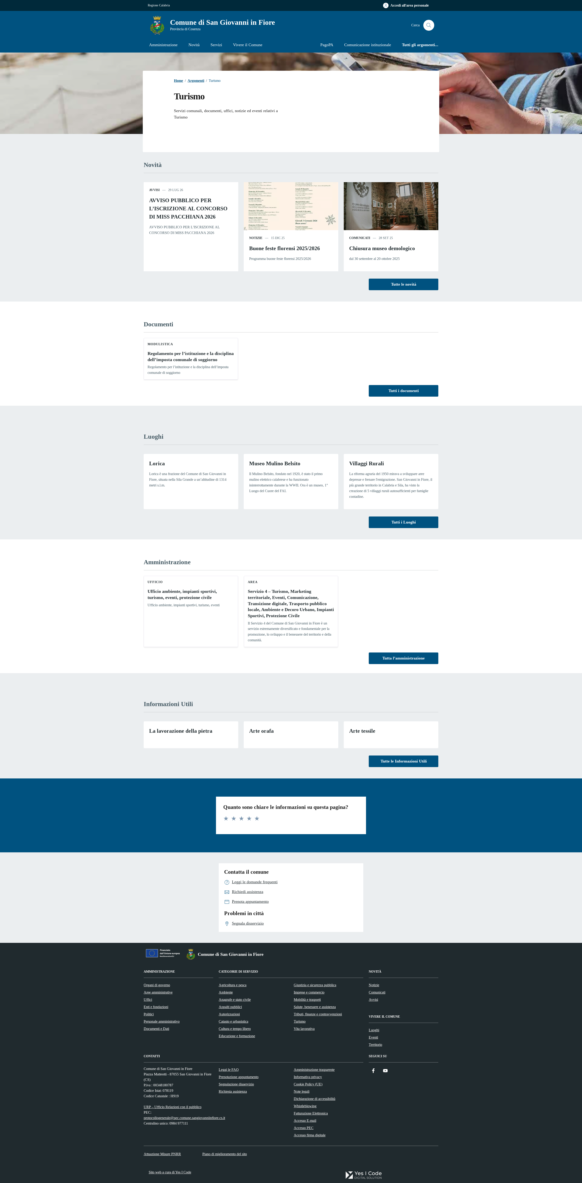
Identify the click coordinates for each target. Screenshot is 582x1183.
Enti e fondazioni (156, 1007)
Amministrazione (163, 45)
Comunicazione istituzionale (367, 45)
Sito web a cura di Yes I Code (170, 1172)
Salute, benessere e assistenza (315, 1007)
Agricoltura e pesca (232, 985)
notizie (255, 238)
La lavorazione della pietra (180, 731)
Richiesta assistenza (233, 1091)
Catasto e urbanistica (233, 1021)
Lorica (157, 463)
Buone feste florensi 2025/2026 (284, 248)
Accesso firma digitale (310, 1135)
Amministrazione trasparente (314, 1070)
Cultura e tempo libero (235, 1029)
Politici (149, 1014)
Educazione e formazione (237, 1036)
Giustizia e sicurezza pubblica (315, 985)
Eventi (373, 1037)
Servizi (216, 45)
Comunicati (377, 992)
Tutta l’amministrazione (403, 658)
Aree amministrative (158, 992)
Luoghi (374, 1030)
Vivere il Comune (247, 45)
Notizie (374, 985)
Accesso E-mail (305, 1121)
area (253, 582)
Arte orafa (261, 731)
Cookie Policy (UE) (308, 1084)
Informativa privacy (308, 1077)
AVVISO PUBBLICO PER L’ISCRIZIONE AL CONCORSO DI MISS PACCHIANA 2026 (188, 208)
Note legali (301, 1091)
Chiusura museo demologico (382, 248)
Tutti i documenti (404, 390)
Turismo (300, 1021)
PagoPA (326, 45)
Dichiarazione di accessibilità (314, 1099)
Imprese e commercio (309, 992)
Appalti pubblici (230, 1007)
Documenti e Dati (156, 1029)
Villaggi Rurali (366, 463)
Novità (194, 45)
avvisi (154, 190)
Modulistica (160, 344)
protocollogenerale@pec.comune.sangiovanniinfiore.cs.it (184, 1118)
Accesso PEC (304, 1128)
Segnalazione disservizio (236, 1084)
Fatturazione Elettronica (311, 1113)
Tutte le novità (403, 284)
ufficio (155, 582)
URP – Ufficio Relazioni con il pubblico (172, 1107)
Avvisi (373, 1000)
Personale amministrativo (162, 1021)
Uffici (148, 1000)
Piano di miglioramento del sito (224, 1154)
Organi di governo (157, 985)
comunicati (359, 238)
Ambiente (226, 992)
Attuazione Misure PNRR (162, 1154)
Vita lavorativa (304, 1029)
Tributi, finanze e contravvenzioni (318, 1014)
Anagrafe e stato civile (235, 1000)
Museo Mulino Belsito (274, 463)
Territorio (375, 1045)
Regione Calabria (159, 5)
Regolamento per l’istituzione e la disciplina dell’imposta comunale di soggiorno (191, 356)
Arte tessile (362, 731)
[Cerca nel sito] (428, 25)
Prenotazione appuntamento (238, 1077)
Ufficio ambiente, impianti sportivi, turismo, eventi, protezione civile (182, 594)
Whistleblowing (305, 1106)
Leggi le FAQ (229, 1070)
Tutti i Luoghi (403, 522)
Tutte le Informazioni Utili (404, 761)
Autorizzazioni (229, 1014)
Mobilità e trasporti (307, 1000)
